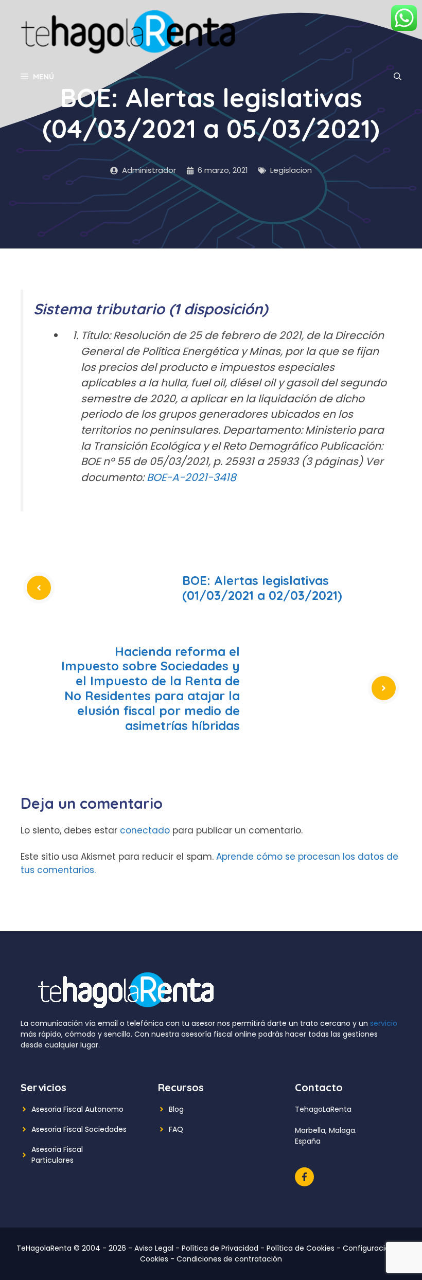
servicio (383, 1023)
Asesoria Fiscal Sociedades (79, 1129)
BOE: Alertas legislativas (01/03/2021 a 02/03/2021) (262, 588)
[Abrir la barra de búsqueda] (397, 77)
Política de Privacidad (220, 1248)
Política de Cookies (301, 1248)
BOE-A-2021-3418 (191, 477)
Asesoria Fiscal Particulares (57, 1154)
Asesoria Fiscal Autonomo (77, 1109)
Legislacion (291, 170)
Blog (176, 1109)
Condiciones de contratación (229, 1259)
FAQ (176, 1129)
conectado (145, 830)
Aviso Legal (153, 1248)
